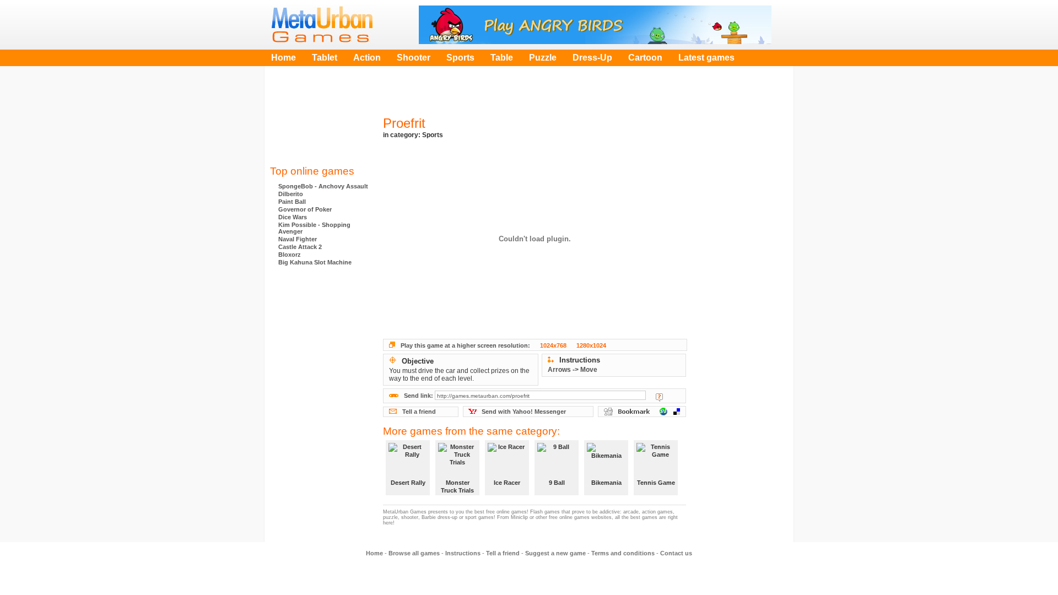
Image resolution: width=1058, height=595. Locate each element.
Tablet (324, 57)
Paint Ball (292, 201)
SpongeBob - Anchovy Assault (323, 186)
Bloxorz (289, 254)
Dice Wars (292, 217)
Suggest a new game (555, 553)
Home (283, 57)
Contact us (676, 553)
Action (367, 57)
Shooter (413, 57)
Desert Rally (408, 482)
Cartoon (645, 57)
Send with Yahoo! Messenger (524, 411)
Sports (460, 57)
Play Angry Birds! (595, 25)
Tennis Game (656, 482)
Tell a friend (419, 411)
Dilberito (290, 194)
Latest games (706, 57)
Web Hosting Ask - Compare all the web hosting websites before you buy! (319, 297)
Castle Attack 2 (300, 247)
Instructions (463, 553)
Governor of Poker (305, 209)
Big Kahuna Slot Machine (315, 262)
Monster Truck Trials (457, 486)
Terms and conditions (623, 553)
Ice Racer (507, 482)
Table (501, 57)
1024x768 (553, 345)
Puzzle (543, 57)
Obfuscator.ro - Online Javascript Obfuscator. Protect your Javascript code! (319, 429)
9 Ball (557, 482)
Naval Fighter (297, 239)
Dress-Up (592, 57)
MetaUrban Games (322, 25)
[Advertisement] (319, 118)
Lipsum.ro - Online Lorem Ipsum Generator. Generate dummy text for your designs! (319, 385)
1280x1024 (591, 345)
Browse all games (414, 553)
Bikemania (606, 482)
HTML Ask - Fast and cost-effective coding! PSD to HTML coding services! (319, 341)
